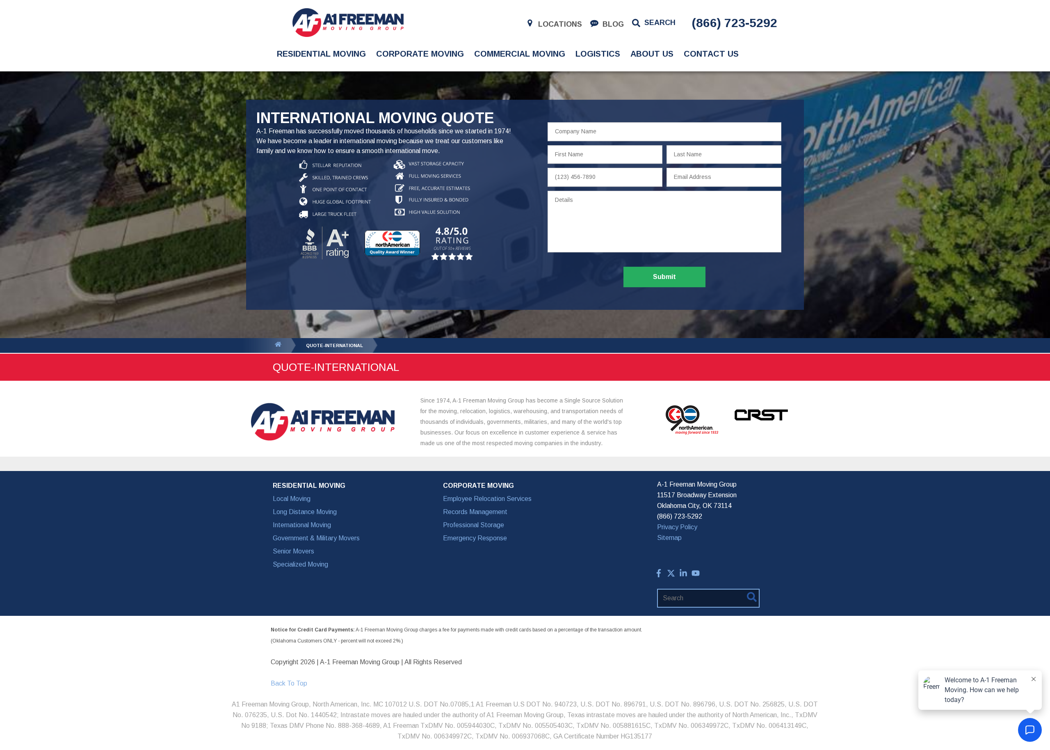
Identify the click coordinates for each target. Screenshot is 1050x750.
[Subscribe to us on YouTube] (696, 575)
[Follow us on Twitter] (671, 575)
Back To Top (289, 683)
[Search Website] (752, 599)
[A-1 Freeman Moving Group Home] (348, 22)
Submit (664, 276)
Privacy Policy (677, 527)
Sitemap (669, 537)
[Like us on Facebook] (659, 575)
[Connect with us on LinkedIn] (683, 575)
